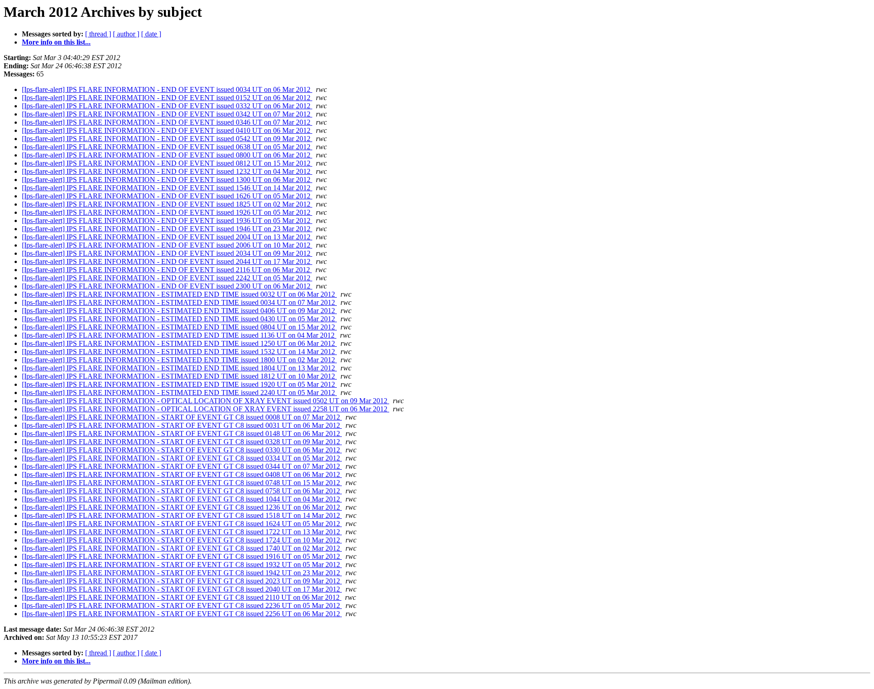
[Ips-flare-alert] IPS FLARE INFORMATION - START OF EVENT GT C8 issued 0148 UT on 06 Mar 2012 (182, 433)
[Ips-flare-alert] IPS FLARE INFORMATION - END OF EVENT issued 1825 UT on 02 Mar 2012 (167, 204)
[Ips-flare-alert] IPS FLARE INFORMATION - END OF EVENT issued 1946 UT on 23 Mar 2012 (167, 229)
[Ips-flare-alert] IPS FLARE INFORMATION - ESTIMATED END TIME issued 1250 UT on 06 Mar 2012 (179, 343)
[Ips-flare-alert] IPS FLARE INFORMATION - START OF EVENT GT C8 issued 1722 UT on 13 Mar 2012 (182, 532)
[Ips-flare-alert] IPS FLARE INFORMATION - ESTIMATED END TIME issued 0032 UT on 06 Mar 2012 (179, 294)
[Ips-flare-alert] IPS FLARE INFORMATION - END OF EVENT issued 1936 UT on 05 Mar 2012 (167, 220)
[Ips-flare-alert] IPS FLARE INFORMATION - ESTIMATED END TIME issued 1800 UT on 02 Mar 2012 (179, 360)
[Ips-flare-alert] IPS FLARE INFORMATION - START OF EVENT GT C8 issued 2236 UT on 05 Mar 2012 (182, 605)
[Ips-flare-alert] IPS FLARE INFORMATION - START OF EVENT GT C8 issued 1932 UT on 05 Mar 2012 (182, 564)
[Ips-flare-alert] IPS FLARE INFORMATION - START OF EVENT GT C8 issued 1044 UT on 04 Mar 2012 (182, 499)
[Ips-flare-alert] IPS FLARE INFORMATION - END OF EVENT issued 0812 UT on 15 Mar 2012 (167, 163)
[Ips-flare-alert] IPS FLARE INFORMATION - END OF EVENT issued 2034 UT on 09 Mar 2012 (167, 253)
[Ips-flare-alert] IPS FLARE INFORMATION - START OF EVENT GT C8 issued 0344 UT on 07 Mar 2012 (182, 466)
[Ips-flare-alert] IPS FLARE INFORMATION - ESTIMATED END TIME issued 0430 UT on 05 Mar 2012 (179, 319)
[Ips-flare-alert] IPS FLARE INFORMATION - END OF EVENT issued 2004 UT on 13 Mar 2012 (167, 237)
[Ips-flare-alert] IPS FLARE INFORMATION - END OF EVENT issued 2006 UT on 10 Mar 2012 (167, 245)
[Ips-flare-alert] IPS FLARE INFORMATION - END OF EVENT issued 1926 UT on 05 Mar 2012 (167, 212)
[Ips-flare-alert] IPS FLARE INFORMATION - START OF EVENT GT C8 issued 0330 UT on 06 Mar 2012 (182, 450)
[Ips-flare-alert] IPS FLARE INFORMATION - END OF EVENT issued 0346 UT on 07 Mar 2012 (167, 122)
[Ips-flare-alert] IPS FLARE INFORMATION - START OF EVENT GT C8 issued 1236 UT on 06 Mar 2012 (182, 507)
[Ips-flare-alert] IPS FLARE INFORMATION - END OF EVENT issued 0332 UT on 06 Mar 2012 (167, 106)
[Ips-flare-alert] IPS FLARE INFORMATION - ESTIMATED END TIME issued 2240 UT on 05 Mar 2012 (179, 392)
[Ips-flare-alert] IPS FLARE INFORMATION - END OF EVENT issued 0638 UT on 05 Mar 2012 (167, 147)
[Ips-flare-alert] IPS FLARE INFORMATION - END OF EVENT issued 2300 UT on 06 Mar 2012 (167, 286)
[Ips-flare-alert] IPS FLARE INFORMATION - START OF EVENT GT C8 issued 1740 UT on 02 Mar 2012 (182, 548)
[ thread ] (98, 34)
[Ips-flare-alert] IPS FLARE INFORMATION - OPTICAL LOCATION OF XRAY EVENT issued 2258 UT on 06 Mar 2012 (205, 409)
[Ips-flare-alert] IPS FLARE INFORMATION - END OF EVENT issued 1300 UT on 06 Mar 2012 (167, 179)
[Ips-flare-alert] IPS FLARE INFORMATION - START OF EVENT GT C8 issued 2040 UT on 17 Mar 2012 (182, 589)
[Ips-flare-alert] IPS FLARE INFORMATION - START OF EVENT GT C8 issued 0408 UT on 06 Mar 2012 (182, 474)
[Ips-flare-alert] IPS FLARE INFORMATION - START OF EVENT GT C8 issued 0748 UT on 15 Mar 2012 (182, 482)
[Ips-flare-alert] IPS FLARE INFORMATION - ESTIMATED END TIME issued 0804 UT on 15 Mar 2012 (179, 327)
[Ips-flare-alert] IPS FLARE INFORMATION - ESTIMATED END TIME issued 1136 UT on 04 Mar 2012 (179, 335)
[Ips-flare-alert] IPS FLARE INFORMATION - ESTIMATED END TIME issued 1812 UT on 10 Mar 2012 (179, 376)
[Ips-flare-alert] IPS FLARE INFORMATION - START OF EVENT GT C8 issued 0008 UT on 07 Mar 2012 (182, 417)
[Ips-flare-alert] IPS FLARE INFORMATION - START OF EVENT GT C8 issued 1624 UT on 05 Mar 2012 (182, 523)
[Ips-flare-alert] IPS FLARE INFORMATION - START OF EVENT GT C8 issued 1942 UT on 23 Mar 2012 (182, 573)
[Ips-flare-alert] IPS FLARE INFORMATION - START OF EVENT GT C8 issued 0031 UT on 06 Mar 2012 (182, 425)
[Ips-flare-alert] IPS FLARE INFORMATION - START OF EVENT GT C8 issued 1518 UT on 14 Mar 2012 (182, 515)
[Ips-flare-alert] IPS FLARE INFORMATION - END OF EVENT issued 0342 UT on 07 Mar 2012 (167, 114)
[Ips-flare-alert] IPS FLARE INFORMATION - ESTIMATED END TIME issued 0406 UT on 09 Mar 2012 (179, 310)
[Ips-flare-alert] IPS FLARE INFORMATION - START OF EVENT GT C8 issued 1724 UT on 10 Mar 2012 (182, 540)
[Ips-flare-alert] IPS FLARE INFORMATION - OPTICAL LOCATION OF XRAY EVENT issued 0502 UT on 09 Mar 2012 (205, 401)
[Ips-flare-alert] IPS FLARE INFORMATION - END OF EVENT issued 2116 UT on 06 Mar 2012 (167, 270)
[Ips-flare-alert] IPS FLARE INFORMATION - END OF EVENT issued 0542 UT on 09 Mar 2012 (167, 138)
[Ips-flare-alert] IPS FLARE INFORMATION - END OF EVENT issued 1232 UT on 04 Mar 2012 (167, 171)
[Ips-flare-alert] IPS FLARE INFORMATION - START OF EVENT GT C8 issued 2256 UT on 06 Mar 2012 (182, 614)
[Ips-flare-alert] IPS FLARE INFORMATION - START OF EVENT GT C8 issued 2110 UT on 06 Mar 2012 (181, 597)
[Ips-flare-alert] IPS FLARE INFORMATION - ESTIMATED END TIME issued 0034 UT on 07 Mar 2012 (179, 302)
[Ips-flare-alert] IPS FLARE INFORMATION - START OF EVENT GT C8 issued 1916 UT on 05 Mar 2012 (182, 556)
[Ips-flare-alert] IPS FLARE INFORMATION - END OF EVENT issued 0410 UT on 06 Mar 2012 (167, 130)
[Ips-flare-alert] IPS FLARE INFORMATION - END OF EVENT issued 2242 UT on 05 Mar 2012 (167, 278)
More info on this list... (56, 42)
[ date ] (151, 34)
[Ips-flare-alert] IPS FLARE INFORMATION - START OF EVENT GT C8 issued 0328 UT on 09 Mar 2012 (182, 442)
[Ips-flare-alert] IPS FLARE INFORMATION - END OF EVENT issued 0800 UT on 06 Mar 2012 (167, 155)
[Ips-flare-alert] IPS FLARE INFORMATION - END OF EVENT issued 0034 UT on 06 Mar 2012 (167, 89)
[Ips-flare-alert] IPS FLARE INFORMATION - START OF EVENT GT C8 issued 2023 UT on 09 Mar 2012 (182, 581)
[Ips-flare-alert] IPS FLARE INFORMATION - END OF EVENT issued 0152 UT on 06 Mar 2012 (167, 97)
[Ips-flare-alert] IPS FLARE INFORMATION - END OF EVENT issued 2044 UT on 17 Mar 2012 (167, 261)
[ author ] (126, 34)
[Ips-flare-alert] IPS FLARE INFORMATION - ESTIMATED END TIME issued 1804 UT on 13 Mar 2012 (179, 368)
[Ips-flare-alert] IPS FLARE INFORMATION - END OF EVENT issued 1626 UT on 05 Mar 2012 (167, 196)
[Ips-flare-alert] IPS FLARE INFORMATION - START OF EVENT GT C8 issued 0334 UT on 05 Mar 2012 (182, 458)
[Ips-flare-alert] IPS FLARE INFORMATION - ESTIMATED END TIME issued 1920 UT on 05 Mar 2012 (179, 384)
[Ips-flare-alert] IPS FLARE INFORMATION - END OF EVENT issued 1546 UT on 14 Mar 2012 (167, 188)
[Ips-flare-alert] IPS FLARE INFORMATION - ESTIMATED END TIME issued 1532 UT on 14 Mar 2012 (179, 351)
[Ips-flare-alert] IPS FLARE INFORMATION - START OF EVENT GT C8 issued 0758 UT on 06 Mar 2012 (182, 491)
